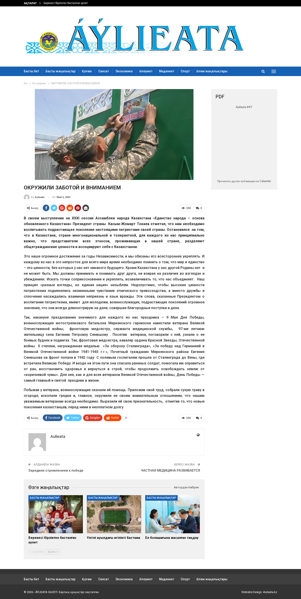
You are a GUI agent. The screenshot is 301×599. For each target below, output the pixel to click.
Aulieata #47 (244, 107)
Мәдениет (166, 71)
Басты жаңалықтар (60, 71)
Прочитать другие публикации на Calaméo (244, 181)
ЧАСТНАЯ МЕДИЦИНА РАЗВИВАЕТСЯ (170, 470)
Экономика (124, 71)
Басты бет (31, 71)
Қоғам (87, 71)
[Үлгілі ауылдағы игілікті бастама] (114, 514)
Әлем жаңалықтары (211, 71)
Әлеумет (145, 71)
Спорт (185, 71)
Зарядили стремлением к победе (56, 470)
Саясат (103, 71)
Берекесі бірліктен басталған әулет (66, 3)
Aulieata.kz (270, 592)
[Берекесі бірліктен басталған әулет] (55, 514)
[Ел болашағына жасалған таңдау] (172, 514)
